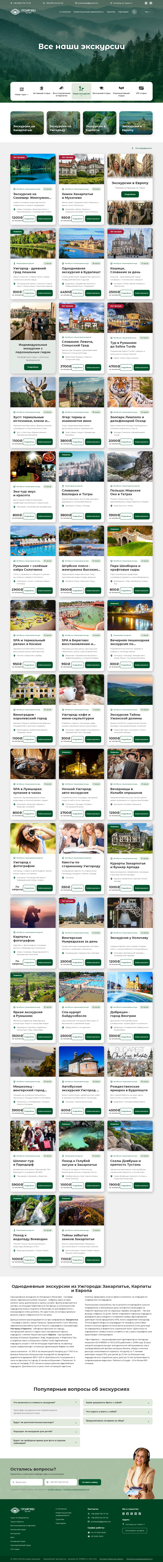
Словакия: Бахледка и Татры (77, 492)
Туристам (111, 12)
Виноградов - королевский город (30, 716)
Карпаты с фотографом (24, 938)
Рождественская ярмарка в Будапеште (129, 1088)
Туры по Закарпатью (19, 1518)
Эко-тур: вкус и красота (24, 493)
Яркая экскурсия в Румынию (27, 1014)
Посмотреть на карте (134, 1531)
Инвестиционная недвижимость (89, 12)
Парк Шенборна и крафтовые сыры (125, 567)
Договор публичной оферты (111, 1559)
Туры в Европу (17, 1522)
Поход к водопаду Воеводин (30, 1237)
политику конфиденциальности (76, 1489)
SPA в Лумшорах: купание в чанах (27, 791)
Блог (12, 1537)
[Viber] (131, 1513)
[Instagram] (146, 3)
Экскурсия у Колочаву (129, 938)
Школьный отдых (18, 1529)
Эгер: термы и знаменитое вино (76, 419)
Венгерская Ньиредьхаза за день (80, 939)
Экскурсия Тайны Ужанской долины (126, 716)
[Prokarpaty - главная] (22, 12)
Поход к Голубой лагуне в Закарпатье (79, 1162)
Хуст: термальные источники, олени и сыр (30, 420)
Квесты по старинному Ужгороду (81, 864)
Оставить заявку (90, 1482)
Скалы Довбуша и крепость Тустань (125, 1162)
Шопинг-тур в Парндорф (23, 1162)
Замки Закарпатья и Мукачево (77, 196)
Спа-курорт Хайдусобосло (74, 1014)
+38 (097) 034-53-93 (99, 1518)
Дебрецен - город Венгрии (123, 1014)
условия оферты (54, 1489)
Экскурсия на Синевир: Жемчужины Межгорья (32, 197)
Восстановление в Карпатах (23, 1526)
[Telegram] (135, 1513)
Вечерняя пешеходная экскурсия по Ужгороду (129, 644)
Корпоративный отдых (20, 1545)
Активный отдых (17, 1541)
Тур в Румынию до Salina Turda (123, 344)
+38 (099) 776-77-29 (99, 1514)
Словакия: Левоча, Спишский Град (77, 343)
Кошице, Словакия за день (125, 270)
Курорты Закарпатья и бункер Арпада (127, 865)
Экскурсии (15, 1533)
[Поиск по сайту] (134, 11)
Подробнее (29, 219)
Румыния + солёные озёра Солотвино (30, 567)
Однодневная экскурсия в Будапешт (81, 270)
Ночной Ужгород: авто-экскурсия (77, 791)
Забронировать (44, 219)
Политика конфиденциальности (139, 1559)
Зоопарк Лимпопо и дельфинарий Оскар (128, 419)
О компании (65, 12)
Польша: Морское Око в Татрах (125, 492)
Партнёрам (123, 12)
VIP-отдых (15, 1549)
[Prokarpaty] (30, 1510)
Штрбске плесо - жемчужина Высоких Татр (80, 569)
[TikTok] (140, 1513)
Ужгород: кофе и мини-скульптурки (78, 716)
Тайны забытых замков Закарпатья (78, 1237)
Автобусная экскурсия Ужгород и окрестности (80, 1090)
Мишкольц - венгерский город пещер (28, 1090)
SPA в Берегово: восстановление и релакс (77, 644)
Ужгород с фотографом (24, 864)
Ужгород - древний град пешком (29, 270)
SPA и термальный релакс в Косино (29, 642)
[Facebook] (151, 3)
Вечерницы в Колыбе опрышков (126, 791)
